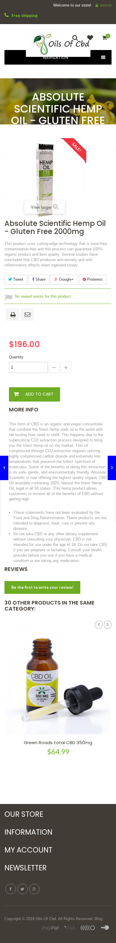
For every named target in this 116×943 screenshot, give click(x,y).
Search (76, 41)
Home (19, 144)
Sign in (106, 5)
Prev (99, 625)
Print (14, 315)
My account (28, 850)
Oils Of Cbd (46, 919)
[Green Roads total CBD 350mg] (58, 682)
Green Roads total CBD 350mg (58, 742)
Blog (98, 919)
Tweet (17, 279)
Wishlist (88, 41)
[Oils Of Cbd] (58, 42)
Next (108, 625)
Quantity (16, 357)
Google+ (66, 279)
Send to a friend (28, 315)
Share (40, 279)
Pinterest (94, 279)
